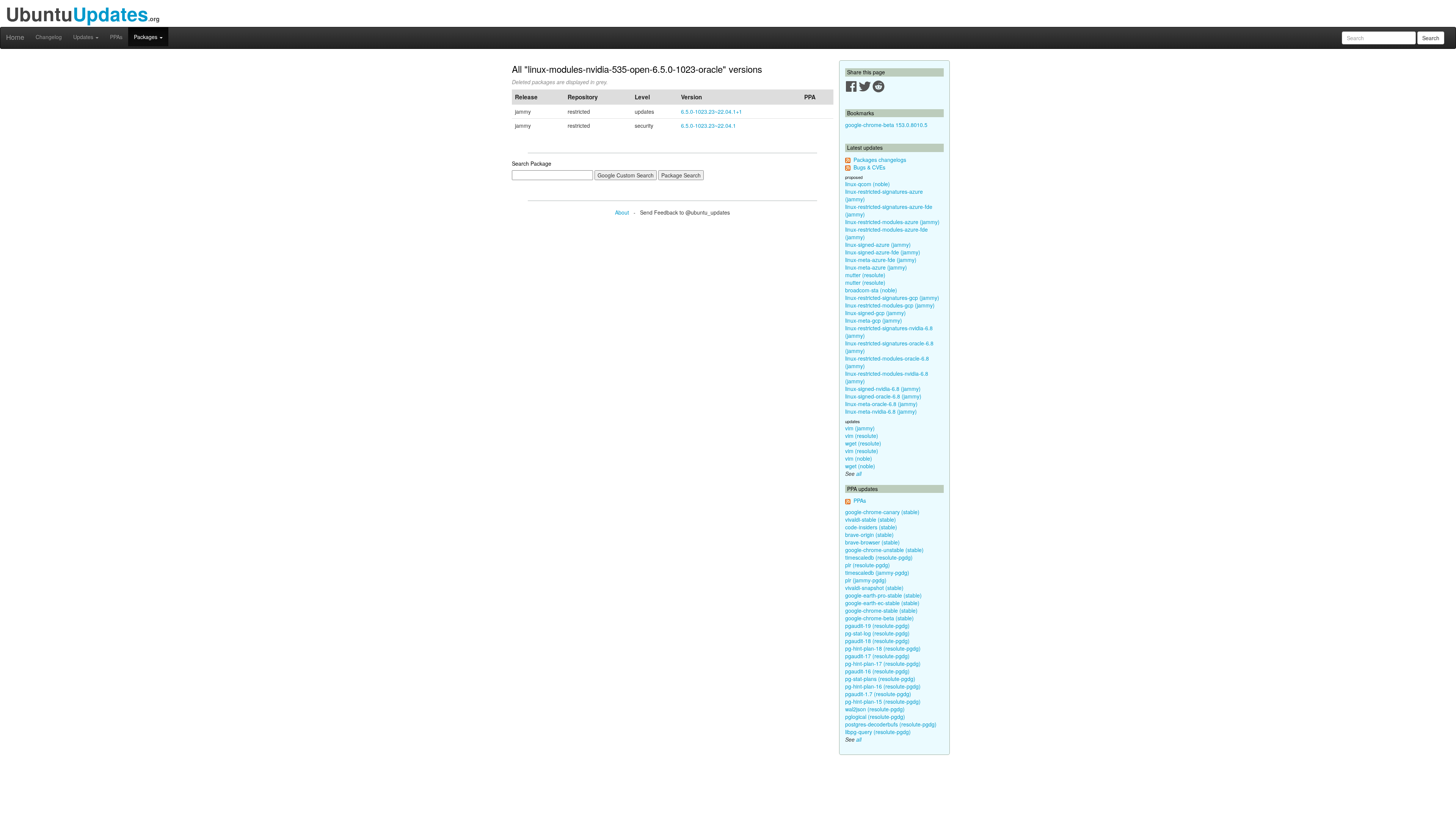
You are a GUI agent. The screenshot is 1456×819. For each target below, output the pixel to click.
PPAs (116, 37)
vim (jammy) (860, 428)
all (858, 473)
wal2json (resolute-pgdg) (875, 709)
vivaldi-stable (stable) (870, 519)
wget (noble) (860, 466)
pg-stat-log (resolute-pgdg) (877, 633)
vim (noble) (858, 458)
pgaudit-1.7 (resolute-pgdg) (878, 694)
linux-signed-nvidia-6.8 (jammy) (883, 388)
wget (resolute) (863, 443)
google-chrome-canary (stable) (882, 512)
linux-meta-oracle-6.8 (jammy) (881, 404)
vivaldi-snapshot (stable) (874, 588)
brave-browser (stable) (872, 542)
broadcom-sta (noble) (871, 290)
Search (1430, 38)
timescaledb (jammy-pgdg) (877, 572)
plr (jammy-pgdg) (865, 580)
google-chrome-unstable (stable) (884, 550)
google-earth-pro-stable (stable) (883, 595)
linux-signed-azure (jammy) (878, 244)
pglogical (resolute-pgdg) (875, 716)
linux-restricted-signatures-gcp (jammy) (892, 297)
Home (15, 37)
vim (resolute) (861, 435)
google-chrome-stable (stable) (881, 610)
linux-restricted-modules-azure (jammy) (892, 222)
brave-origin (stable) (869, 534)
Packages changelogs (880, 159)
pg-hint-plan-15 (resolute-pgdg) (883, 701)
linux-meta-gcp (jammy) (873, 320)
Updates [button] (84, 37)
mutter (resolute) (865, 275)
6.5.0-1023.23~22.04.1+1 (711, 111)
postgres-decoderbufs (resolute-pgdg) (891, 724)
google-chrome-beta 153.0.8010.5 (886, 125)
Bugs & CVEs (869, 167)
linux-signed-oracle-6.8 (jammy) (883, 396)
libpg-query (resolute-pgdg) (878, 732)
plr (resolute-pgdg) (867, 565)
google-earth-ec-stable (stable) (882, 603)
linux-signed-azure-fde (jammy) (882, 252)
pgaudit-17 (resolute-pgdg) (877, 656)
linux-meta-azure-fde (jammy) (880, 260)
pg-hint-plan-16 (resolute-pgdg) (883, 686)
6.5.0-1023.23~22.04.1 (708, 125)
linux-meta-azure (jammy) (876, 267)
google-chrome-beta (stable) (879, 618)
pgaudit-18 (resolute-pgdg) (877, 641)
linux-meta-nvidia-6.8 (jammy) (881, 411)
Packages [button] (146, 37)
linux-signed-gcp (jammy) (875, 313)
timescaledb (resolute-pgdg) (879, 557)
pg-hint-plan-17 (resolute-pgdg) (883, 663)
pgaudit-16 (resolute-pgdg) (877, 671)
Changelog (49, 37)
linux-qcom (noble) (867, 184)
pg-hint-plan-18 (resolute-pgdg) (883, 648)
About (622, 212)
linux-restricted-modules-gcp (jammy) (890, 305)
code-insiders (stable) (871, 527)
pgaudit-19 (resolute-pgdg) (877, 625)
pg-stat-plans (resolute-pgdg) (880, 678)
